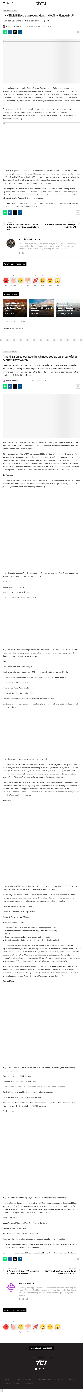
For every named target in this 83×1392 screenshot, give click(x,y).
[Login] (8, 3)
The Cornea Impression (44, 1357)
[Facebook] (19, 253)
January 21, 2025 (28, 381)
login (9, 328)
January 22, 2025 (31, 26)
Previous (8, 321)
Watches (13, 352)
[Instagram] (23, 253)
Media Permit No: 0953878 (41, 1348)
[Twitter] (23, 1299)
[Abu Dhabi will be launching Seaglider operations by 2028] (68, 308)
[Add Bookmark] (78, 32)
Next (15, 321)
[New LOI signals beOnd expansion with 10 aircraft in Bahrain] (41, 308)
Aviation (7, 11)
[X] (43, 1368)
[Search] (12, 3)
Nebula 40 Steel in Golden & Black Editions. (59, 1253)
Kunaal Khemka (12, 381)
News (14, 11)
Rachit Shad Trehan (13, 26)
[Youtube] (35, 1368)
